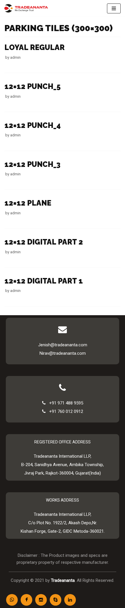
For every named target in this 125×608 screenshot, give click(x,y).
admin (15, 57)
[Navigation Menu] (114, 8)
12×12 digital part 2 (43, 242)
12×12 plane (27, 203)
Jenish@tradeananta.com (62, 344)
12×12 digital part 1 (43, 281)
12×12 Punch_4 (32, 125)
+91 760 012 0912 (64, 411)
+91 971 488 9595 (64, 403)
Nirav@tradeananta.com (63, 353)
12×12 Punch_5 (32, 86)
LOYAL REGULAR (34, 47)
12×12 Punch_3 (32, 164)
